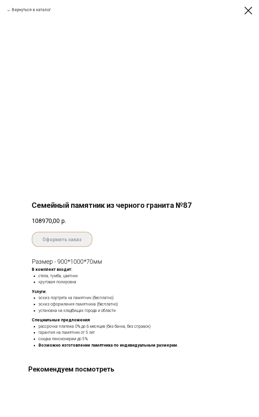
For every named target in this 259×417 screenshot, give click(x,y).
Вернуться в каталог (31, 9)
